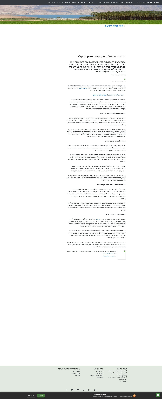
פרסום (74, 2)
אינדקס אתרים (123, 379)
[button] (67, 390)
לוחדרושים (114, 2)
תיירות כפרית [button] (101, 2)
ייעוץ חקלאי (76, 371)
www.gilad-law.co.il (108, 253)
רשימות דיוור (123, 381)
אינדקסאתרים (90, 2)
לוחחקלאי (122, 2)
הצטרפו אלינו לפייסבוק (100, 95)
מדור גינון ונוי (99, 373)
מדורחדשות (129, 2)
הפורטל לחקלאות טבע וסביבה (148, 2)
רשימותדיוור (81, 2)
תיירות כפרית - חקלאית (96, 375)
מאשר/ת (41, 395)
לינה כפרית (100, 378)
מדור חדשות (99, 371)
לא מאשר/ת (31, 395)
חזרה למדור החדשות (114, 26)
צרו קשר (77, 375)
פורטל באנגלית (75, 373)
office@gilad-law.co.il (108, 256)
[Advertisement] (90, 41)
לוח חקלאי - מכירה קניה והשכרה (117, 377)
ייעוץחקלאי (68, 2)
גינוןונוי (108, 2)
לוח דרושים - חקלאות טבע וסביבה (117, 371)
